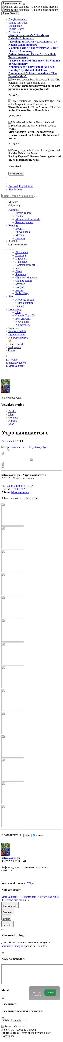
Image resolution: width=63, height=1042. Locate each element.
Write (27, 835)
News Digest (16, 173)
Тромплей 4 (32, 896)
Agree (50, 992)
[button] (17, 19)
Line (10, 414)
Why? (30, 883)
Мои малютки (20, 492)
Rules (16, 1032)
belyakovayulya (10, 857)
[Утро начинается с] (24, 447)
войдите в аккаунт (12, 945)
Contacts (31, 1029)
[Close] (35, 196)
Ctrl (27, 498)
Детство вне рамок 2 (16, 899)
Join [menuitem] (19, 189)
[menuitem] (30, 186)
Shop (11, 423)
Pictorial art (7, 441)
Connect (13, 417)
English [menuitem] (23, 186)
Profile (12, 411)
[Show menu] (24, 4)
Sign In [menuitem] (12, 189)
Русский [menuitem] (13, 186)
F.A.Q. (12, 1029)
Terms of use (27, 1032)
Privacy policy (43, 1032)
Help (4, 1029)
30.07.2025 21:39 (11, 861)
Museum (14, 203)
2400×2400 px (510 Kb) (20, 485)
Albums (12, 420)
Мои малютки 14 (12, 896)
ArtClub (17, 243)
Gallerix (16, 1020)
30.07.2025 (20, 489)
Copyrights (7, 1035)
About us (21, 1029)
